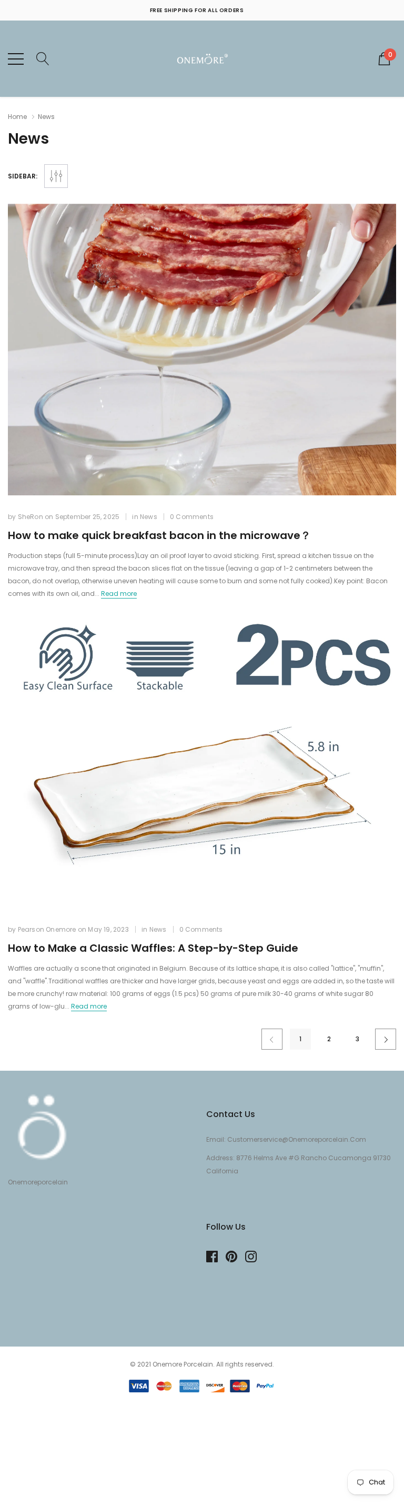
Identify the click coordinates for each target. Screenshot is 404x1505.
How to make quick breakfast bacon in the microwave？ (159, 535)
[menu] (16, 59)
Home (17, 116)
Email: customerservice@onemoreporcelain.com (286, 1139)
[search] (42, 58)
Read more (119, 593)
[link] (202, 349)
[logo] (202, 59)
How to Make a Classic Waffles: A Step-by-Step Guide (153, 948)
